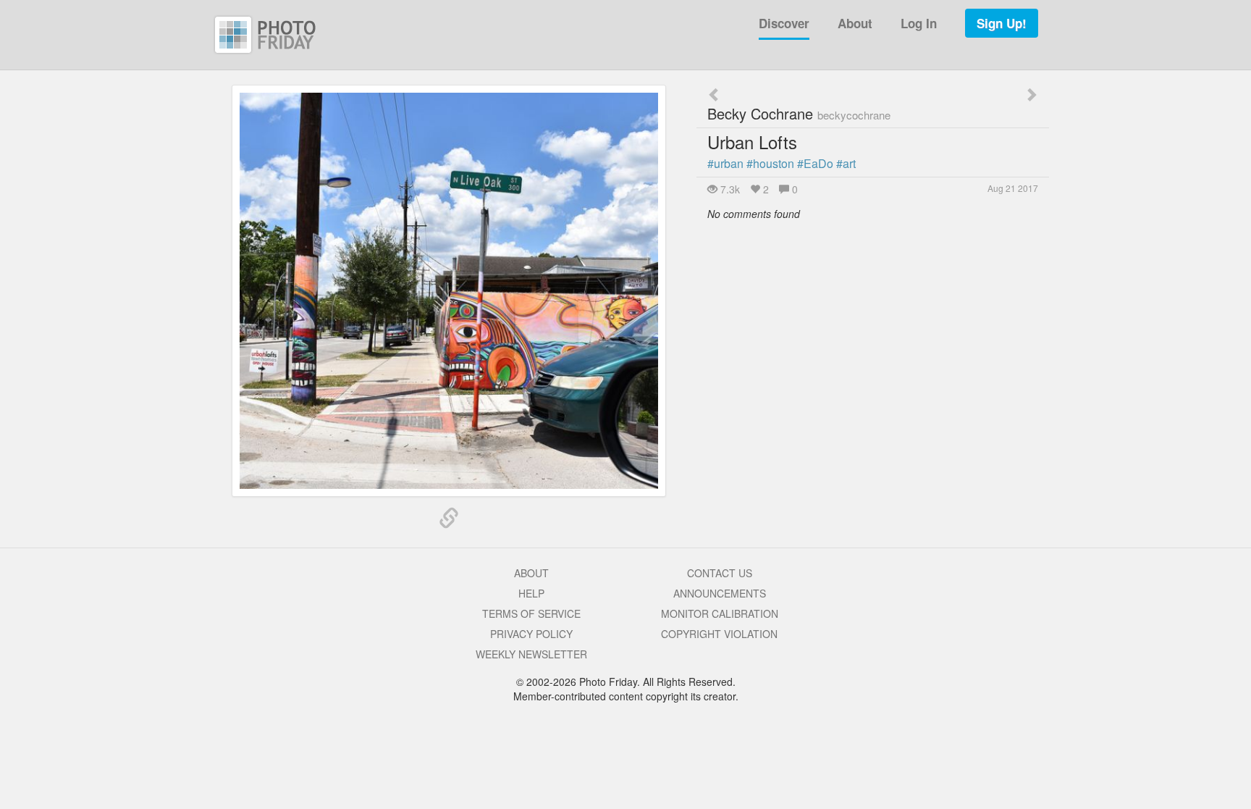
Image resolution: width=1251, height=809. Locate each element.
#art (846, 163)
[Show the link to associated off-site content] (449, 518)
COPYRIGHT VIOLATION (719, 633)
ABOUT (531, 573)
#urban (725, 163)
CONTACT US (719, 573)
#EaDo (815, 163)
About (855, 23)
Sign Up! (1002, 23)
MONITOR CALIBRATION (719, 613)
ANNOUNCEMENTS (719, 593)
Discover (784, 23)
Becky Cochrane (798, 113)
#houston (770, 163)
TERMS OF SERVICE (531, 613)
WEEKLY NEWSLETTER (531, 654)
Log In (919, 23)
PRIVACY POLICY (531, 633)
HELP (531, 593)
